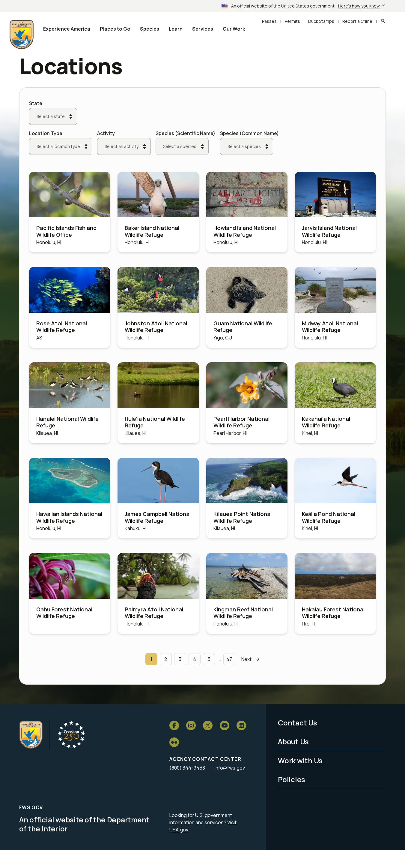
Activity (106, 133)
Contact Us (297, 723)
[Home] (31, 735)
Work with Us (300, 760)
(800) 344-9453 (187, 767)
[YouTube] (224, 725)
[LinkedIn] (241, 725)
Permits (292, 21)
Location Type (45, 133)
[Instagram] (191, 725)
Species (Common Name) (249, 133)
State (35, 103)
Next (246, 659)
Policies (291, 779)
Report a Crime (357, 21)
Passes (269, 21)
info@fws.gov (230, 767)
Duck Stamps (321, 21)
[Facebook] (174, 725)
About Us (293, 741)
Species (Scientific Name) (185, 133)
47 (229, 659)
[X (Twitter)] (208, 725)
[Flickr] (174, 742)
